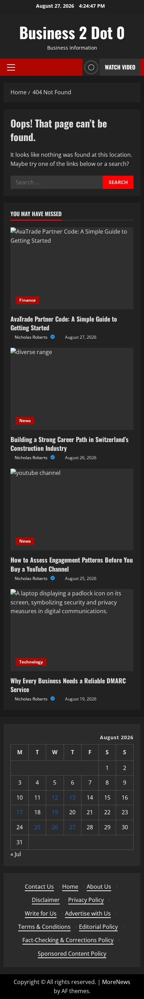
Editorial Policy (98, 927)
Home (70, 886)
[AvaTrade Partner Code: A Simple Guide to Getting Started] (72, 268)
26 (55, 827)
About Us (99, 886)
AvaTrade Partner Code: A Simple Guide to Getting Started (63, 323)
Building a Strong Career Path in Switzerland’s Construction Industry (69, 444)
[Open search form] (75, 67)
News (25, 421)
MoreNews (116, 982)
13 (72, 797)
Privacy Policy (86, 900)
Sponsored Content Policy (72, 953)
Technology (31, 662)
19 (55, 812)
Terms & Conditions (44, 927)
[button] (11, 67)
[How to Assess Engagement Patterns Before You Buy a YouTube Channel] (72, 510)
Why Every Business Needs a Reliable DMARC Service (68, 685)
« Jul (15, 854)
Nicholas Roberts (32, 337)
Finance (27, 300)
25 (37, 827)
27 (72, 827)
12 (55, 797)
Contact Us (39, 886)
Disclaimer (46, 900)
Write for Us (41, 913)
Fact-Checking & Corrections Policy (68, 940)
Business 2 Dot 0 (72, 32)
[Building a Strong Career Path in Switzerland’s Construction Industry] (72, 389)
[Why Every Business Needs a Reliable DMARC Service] (72, 630)
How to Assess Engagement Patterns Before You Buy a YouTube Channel (71, 564)
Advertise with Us (88, 913)
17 (19, 812)
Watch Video (120, 67)
